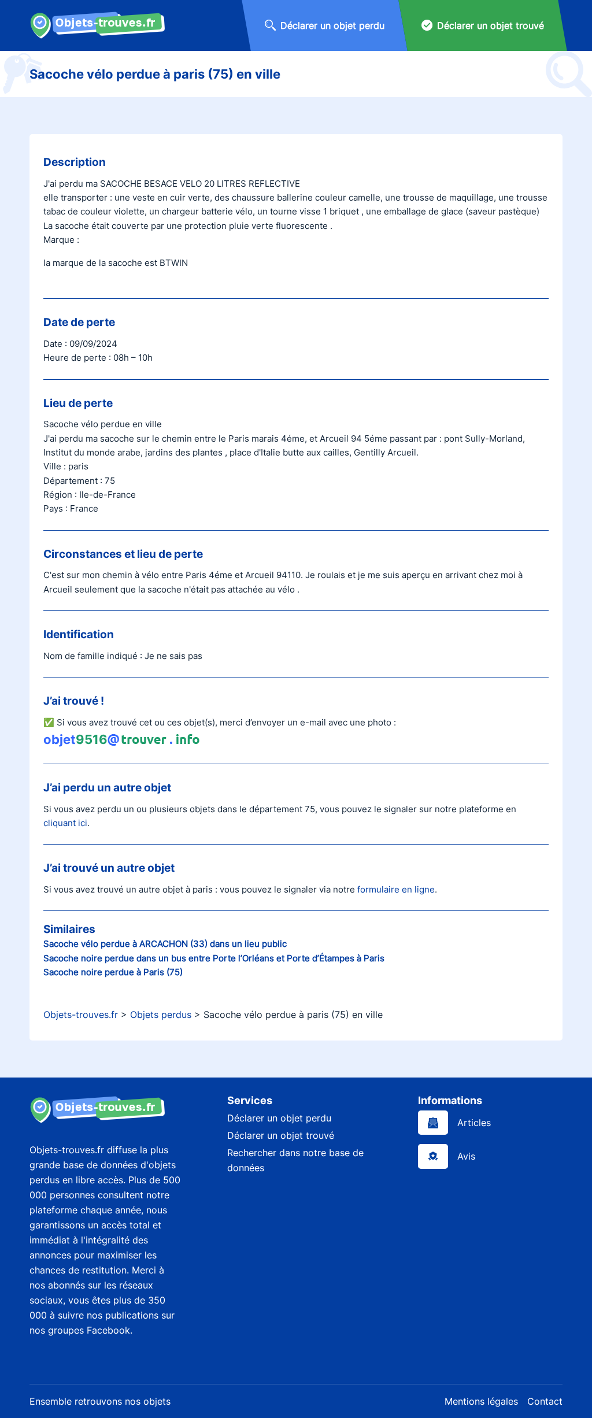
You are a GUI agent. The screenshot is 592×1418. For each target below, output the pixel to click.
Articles (474, 1122)
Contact (545, 1401)
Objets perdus (160, 1014)
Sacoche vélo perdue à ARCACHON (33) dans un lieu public (165, 943)
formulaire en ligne (396, 889)
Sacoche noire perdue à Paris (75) (113, 972)
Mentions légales (481, 1401)
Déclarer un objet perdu (279, 1118)
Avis (466, 1156)
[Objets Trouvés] (97, 25)
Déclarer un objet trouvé (280, 1135)
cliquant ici (65, 822)
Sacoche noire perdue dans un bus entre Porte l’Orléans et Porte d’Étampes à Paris (213, 958)
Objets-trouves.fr (80, 1014)
